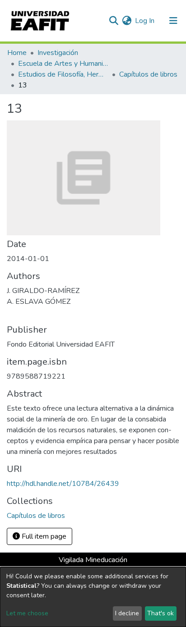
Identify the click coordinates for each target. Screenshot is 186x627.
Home (17, 53)
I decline (127, 613)
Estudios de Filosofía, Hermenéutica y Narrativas (63, 74)
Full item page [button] (43, 536)
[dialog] (93, 597)
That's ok (160, 613)
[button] (126, 20)
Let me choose (27, 613)
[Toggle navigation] (173, 21)
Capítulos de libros (148, 74)
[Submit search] (113, 20)
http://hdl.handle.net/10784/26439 (63, 484)
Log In (145, 21)
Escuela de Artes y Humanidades (63, 64)
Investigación (57, 53)
